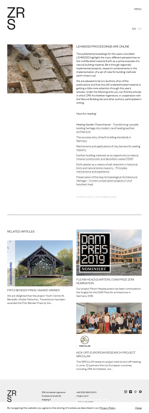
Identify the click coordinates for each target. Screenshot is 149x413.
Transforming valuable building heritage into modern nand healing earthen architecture (107, 127)
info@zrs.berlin (82, 395)
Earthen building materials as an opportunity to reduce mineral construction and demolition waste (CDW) (107, 157)
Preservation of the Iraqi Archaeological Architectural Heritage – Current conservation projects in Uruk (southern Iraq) (106, 180)
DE (140, 28)
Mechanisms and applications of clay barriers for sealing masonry (108, 147)
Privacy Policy (107, 408)
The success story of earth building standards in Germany (103, 138)
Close (138, 408)
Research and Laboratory (52, 4)
